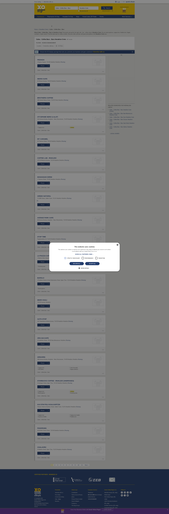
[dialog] (84, 257)
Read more (94, 251)
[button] (84, 254)
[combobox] (117, 245)
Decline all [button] (76, 263)
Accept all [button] (92, 263)
